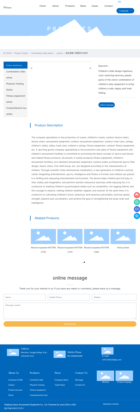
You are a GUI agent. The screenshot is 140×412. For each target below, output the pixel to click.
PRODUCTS (70, 28)
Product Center (21, 53)
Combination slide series (42, 53)
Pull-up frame (123, 247)
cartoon (59, 53)
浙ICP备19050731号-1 (14, 408)
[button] (82, 262)
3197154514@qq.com (111, 360)
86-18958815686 (75, 356)
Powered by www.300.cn (60, 404)
